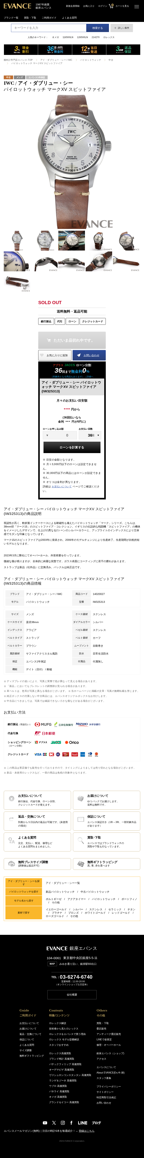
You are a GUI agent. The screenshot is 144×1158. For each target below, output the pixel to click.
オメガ (55, 37)
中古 (111, 60)
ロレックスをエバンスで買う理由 (67, 1034)
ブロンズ (73, 912)
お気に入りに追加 (57, 355)
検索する (97, 27)
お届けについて (28, 1028)
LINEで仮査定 (104, 1039)
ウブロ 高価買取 (58, 1086)
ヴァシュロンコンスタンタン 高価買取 (70, 1075)
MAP (52, 964)
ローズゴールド (55, 916)
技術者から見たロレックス (63, 1028)
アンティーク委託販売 (109, 1034)
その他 (56, 902)
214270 (96, 37)
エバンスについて (106, 1067)
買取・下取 (30, 17)
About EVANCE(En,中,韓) (110, 1072)
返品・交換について (30, 1034)
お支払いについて (62, 486)
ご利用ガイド (49, 17)
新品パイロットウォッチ (60, 891)
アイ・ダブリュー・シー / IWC (56, 60)
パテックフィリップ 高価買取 (65, 1064)
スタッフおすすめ (59, 1045)
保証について (27, 1039)
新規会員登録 (73, 6)
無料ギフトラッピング (32, 1056)
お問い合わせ (91, 355)
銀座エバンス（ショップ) (110, 1053)
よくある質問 (69, 17)
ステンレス (95, 909)
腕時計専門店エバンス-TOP (18, 60)
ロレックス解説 (57, 1023)
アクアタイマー (77, 899)
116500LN (68, 37)
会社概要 (72, 994)
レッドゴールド (121, 912)
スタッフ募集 (104, 1078)
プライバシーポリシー (109, 1086)
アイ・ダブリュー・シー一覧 (63, 882)
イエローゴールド (56, 909)
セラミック (115, 909)
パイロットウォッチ (90, 60)
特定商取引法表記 (106, 1097)
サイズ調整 (26, 1050)
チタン (131, 909)
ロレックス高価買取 (60, 1053)
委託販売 (101, 1028)
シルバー (78, 909)
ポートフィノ (129, 899)
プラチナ (57, 912)
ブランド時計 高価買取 (61, 1059)
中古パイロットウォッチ (95, 891)
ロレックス (109, 37)
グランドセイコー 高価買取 (64, 1102)
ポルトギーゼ (54, 899)
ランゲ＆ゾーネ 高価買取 (63, 1080)
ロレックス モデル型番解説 (64, 1039)
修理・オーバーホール (109, 1045)
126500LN (82, 37)
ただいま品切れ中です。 (74, 340)
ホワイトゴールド (95, 912)
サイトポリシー (105, 1092)
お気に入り (88, 6)
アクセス (101, 1059)
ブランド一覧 (11, 17)
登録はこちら (86, 1130)
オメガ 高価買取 (58, 1097)
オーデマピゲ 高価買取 (61, 1069)
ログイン (102, 6)
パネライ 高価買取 (59, 1091)
